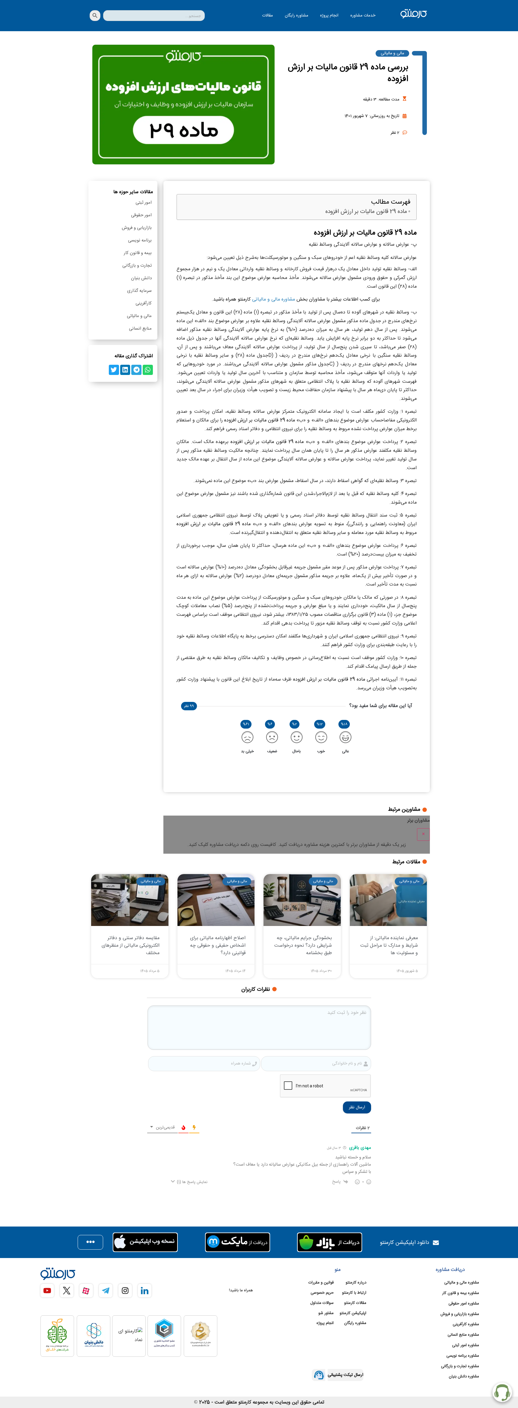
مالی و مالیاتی (392, 53)
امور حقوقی (141, 215)
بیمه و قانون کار (138, 253)
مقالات (267, 15)
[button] (148, 370)
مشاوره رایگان (296, 15)
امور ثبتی (143, 202)
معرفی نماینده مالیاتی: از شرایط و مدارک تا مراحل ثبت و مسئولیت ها (389, 945)
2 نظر (395, 132)
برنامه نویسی (140, 240)
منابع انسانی (140, 328)
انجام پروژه (329, 15)
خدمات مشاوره (362, 15)
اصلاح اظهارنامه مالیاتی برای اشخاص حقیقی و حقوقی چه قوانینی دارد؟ (218, 945)
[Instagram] (125, 1290)
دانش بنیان (141, 278)
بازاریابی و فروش (137, 228)
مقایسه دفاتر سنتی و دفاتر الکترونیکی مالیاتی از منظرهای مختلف (130, 945)
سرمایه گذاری (139, 291)
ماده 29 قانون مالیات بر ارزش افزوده (366, 212)
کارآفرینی (143, 303)
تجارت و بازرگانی (137, 265)
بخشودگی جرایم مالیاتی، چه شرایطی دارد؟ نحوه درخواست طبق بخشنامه (303, 945)
